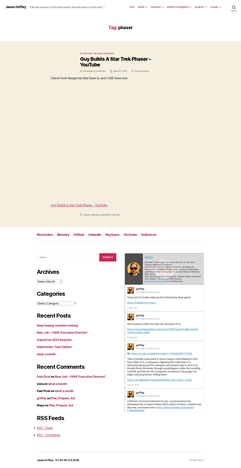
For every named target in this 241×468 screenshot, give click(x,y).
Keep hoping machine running (57, 325)
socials (214, 6)
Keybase (112, 235)
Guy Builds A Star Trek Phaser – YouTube (115, 62)
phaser (87, 214)
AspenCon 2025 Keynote (54, 340)
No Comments (142, 71)
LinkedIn (94, 235)
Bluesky (63, 235)
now (132, 6)
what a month (46, 354)
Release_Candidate (104, 53)
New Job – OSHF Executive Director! (62, 332)
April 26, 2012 (120, 71)
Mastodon (45, 235)
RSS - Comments (48, 435)
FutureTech (86, 53)
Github (79, 235)
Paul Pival (43, 376)
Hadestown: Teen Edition (54, 347)
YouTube (130, 235)
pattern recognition (178, 6)
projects (199, 6)
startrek (115, 214)
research (156, 6)
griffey (41, 398)
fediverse (148, 235)
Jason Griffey (16, 7)
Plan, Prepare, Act (63, 398)
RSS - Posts (45, 428)
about (141, 6)
